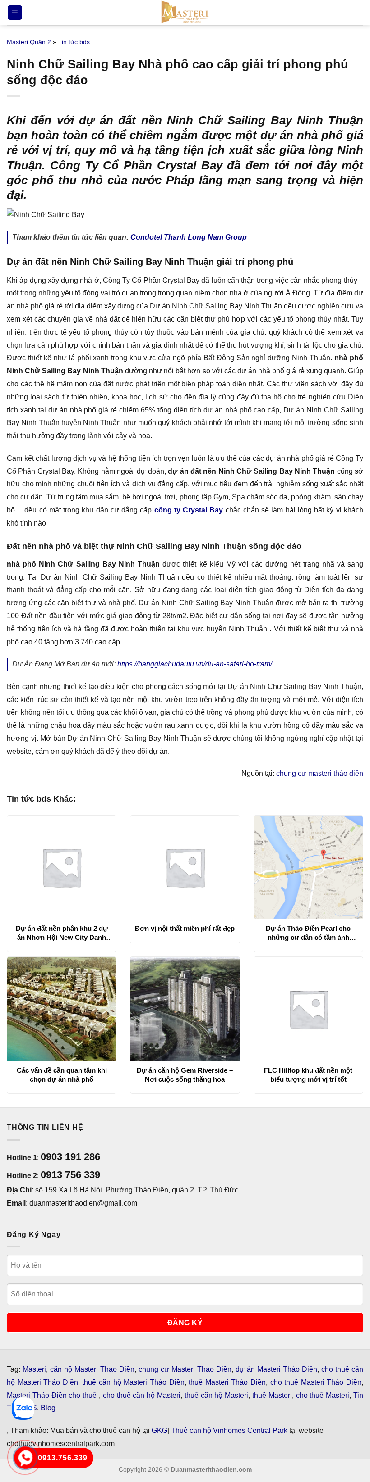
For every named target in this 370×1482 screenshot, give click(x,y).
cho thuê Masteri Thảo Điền (315, 1382)
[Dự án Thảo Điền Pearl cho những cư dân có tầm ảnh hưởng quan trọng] (308, 867)
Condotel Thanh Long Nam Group (188, 237)
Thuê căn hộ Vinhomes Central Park (229, 1430)
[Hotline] (25, 1457)
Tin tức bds (74, 41)
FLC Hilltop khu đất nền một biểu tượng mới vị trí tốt (308, 1074)
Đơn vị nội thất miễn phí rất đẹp (185, 928)
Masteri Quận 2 (29, 41)
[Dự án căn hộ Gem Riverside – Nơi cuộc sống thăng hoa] (184, 1009)
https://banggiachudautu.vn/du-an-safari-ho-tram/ (194, 664)
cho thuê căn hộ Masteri (141, 1395)
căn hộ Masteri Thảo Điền (92, 1369)
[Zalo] (23, 1408)
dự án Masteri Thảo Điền (276, 1369)
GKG (159, 1430)
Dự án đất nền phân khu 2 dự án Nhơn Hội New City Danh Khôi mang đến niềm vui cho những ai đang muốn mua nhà (61, 933)
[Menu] (15, 12)
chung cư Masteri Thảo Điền (185, 1369)
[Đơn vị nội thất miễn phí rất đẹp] (184, 867)
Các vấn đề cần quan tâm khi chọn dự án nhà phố (62, 1074)
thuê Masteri (272, 1395)
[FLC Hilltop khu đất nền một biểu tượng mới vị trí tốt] (308, 1009)
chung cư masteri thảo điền (319, 773)
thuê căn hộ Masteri (216, 1395)
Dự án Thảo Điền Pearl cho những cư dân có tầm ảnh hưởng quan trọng (308, 933)
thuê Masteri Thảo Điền (227, 1382)
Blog (48, 1408)
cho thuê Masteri (323, 1395)
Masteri (34, 1369)
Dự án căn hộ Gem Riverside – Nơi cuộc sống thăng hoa (185, 1074)
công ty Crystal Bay (188, 510)
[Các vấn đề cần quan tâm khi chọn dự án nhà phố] (61, 1009)
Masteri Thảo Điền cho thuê (53, 1395)
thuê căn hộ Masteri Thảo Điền (133, 1382)
